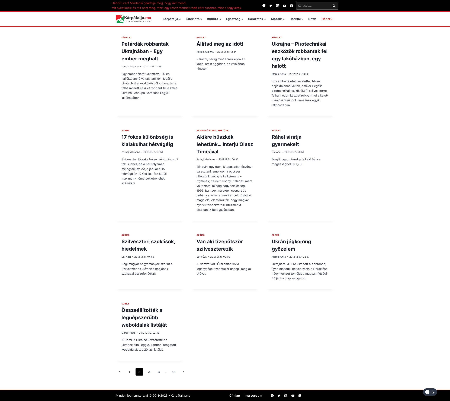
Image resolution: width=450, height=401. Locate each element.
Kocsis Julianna (130, 66)
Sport (275, 235)
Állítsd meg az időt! (220, 44)
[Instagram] (278, 6)
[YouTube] (285, 6)
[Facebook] (264, 6)
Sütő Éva (202, 256)
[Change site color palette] (430, 392)
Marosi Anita (279, 73)
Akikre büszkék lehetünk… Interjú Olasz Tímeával (225, 144)
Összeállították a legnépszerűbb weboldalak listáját (144, 317)
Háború (327, 19)
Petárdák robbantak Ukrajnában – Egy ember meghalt (145, 51)
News (312, 19)
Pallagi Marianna (130, 152)
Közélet (126, 37)
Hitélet (201, 37)
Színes (125, 130)
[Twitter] (271, 6)
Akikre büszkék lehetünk (213, 130)
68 (173, 372)
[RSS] (291, 6)
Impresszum (253, 395)
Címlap (234, 395)
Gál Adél (276, 152)
